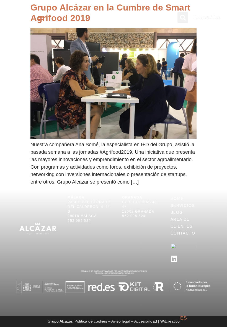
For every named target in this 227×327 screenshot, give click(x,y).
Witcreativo (170, 321)
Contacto (183, 233)
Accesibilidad (145, 321)
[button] (40, 17)
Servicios (183, 205)
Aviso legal (120, 321)
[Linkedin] (174, 258)
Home (177, 198)
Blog (177, 212)
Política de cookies (90, 321)
